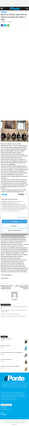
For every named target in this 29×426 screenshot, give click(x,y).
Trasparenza (22, 422)
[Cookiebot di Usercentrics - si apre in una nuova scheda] (18, 194)
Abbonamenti (18, 420)
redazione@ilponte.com (6, 409)
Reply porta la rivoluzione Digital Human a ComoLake (21, 287)
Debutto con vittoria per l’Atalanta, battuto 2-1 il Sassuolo (13, 316)
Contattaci (5, 422)
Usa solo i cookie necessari (14, 230)
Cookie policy (17, 422)
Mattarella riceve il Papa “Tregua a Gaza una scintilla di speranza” (7, 287)
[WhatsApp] (8, 25)
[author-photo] (14, 295)
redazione (4, 21)
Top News (3, 12)
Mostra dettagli (21, 217)
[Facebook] (2, 25)
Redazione (13, 420)
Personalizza (14, 225)
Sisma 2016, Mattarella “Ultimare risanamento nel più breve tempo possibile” (13, 311)
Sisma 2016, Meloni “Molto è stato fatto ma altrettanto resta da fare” (14, 307)
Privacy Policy (10, 422)
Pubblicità (24, 420)
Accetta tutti (14, 221)
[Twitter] (5, 25)
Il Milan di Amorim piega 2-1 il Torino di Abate (10, 313)
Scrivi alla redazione (6, 420)
